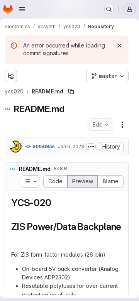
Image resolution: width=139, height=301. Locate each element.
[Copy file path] (71, 91)
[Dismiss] (119, 45)
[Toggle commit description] (91, 146)
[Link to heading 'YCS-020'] (56, 202)
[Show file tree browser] (11, 76)
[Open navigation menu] (22, 9)
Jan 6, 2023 (71, 146)
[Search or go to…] (109, 9)
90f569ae (43, 146)
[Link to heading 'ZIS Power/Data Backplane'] (16, 238)
